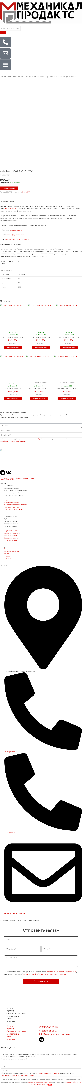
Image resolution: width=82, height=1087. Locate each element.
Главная (3, 77)
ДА (50, 1084)
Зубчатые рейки (10, 521)
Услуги (10, 1010)
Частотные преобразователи (15, 490)
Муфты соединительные (13, 495)
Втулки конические (20, 77)
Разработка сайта (7, 480)
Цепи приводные (10, 526)
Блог (9, 1018)
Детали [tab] (12, 201)
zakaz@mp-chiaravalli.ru (16, 235)
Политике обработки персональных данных (44, 974)
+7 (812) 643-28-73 (15, 230)
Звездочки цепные (11, 524)
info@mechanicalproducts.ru (54, 1034)
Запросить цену (9, 188)
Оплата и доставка (16, 1013)
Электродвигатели (11, 488)
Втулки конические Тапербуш (38, 77)
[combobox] (10, 28)
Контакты (12, 1021)
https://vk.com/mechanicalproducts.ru (18, 239)
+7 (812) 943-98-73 (48, 1027)
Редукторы (8, 485)
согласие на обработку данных (39, 439)
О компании (13, 1016)
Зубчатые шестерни (12, 519)
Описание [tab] (4, 201)
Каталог (9, 77)
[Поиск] (3, 32)
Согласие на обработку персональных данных (17, 478)
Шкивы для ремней (11, 493)
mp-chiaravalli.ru (10, 208)
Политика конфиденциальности (12, 477)
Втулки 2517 (54, 77)
